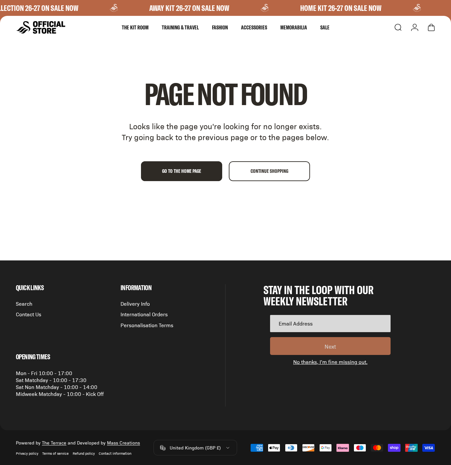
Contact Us (28, 314)
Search (24, 303)
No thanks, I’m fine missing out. (330, 361)
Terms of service (55, 453)
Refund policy (84, 453)
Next (330, 346)
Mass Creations (123, 443)
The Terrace (54, 443)
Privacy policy (27, 453)
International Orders (144, 314)
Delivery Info (135, 303)
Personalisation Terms (147, 325)
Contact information (115, 453)
